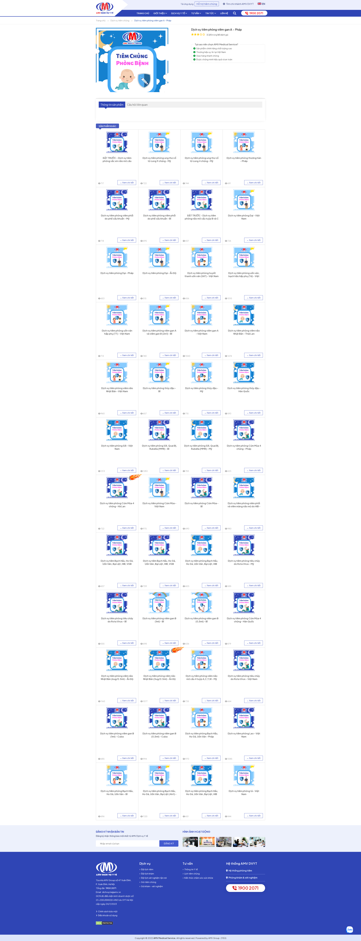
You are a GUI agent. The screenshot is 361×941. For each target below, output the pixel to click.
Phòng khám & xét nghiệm (242, 877)
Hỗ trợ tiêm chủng (206, 3)
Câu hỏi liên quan (137, 104)
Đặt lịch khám (147, 873)
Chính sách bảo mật (107, 911)
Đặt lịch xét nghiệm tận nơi (153, 877)
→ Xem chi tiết (127, 182)
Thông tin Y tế (190, 869)
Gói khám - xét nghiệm (151, 886)
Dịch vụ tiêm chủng (120, 20)
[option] (190, 842)
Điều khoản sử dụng (107, 915)
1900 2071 (255, 13)
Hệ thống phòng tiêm (240, 870)
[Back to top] (356, 916)
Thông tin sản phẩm (112, 104)
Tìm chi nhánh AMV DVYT (239, 3)
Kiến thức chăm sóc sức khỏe (198, 877)
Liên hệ (224, 13)
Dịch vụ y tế (178, 13)
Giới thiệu (159, 13)
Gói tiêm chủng (148, 882)
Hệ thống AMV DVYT (241, 863)
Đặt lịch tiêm (146, 869)
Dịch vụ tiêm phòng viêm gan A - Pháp (152, 20)
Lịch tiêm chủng (191, 873)
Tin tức (209, 13)
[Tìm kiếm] (234, 13)
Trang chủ (143, 13)
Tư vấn (195, 13)
